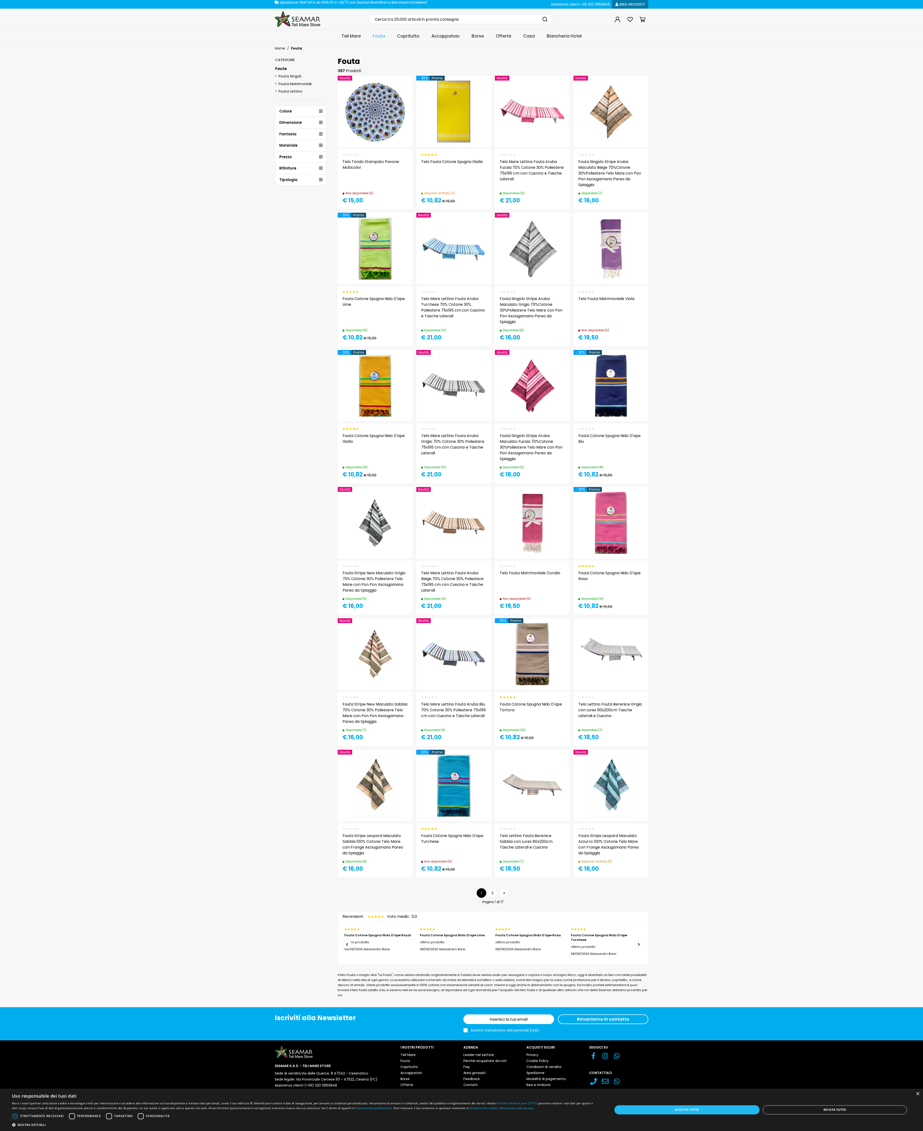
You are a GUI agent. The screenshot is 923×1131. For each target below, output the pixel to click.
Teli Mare (351, 36)
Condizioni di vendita (543, 1066)
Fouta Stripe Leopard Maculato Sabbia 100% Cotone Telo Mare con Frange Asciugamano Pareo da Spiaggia (373, 844)
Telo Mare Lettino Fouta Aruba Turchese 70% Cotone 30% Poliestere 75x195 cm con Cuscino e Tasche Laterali (453, 307)
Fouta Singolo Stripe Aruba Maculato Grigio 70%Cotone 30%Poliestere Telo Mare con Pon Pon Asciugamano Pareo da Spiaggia (531, 310)
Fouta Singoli (290, 76)
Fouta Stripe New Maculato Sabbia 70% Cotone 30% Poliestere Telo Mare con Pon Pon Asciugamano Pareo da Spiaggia (375, 712)
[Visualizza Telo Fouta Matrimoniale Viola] (636, 225)
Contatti (470, 1084)
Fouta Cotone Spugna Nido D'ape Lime (452, 935)
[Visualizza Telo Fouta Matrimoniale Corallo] (557, 499)
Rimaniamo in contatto (603, 1019)
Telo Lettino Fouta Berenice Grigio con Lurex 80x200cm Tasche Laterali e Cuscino (610, 710)
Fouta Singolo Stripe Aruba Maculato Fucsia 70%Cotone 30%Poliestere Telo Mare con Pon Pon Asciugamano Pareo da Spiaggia (531, 447)
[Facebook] (593, 1057)
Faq (466, 1066)
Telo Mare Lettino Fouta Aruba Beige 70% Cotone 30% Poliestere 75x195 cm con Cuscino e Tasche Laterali (452, 581)
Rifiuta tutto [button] (834, 1110)
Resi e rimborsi (538, 1084)
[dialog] (461, 1110)
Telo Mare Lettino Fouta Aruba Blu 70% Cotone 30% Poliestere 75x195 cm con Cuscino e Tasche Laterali (453, 710)
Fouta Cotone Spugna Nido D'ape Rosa (528, 935)
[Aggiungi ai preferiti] (400, 99)
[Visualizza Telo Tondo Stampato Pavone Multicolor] (400, 88)
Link (534, 1030)
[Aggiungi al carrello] (479, 88)
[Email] (605, 1082)
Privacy (532, 1054)
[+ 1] (503, 893)
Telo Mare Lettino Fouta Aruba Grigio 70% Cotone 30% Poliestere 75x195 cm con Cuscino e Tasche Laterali (452, 444)
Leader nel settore (478, 1054)
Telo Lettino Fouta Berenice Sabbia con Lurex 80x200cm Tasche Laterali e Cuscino (526, 841)
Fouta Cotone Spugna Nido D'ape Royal (377, 935)
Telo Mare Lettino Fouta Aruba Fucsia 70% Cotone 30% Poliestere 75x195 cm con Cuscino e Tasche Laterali (532, 170)
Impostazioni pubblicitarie (373, 1108)
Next (639, 944)
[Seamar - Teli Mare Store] (297, 19)
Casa (529, 36)
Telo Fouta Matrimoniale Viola (606, 298)
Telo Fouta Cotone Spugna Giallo (452, 161)
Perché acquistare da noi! (484, 1060)
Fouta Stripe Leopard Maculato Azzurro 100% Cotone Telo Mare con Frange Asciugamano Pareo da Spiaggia (608, 844)
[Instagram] (605, 1057)
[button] (303, 1124)
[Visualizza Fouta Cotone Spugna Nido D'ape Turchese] (479, 762)
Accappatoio (445, 36)
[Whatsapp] (617, 1057)
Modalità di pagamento (546, 1078)
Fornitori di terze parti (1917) (517, 1103)
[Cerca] (545, 19)
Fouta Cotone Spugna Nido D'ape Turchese (599, 937)
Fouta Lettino (290, 91)
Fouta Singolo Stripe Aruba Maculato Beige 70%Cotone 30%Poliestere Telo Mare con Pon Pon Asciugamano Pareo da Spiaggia (609, 173)
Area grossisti (631, 4)
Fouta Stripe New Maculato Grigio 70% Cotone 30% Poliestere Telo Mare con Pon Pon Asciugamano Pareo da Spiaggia (374, 581)
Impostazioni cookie (484, 1108)
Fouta (379, 36)
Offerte (503, 36)
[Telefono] (593, 1082)
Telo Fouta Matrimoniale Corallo (530, 573)
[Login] (617, 19)
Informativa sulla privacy (516, 1108)
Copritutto (408, 36)
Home (280, 48)
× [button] (917, 1094)
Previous (347, 944)
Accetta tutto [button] (687, 1110)
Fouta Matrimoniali (295, 83)
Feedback (471, 1078)
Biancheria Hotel (564, 36)
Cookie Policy (537, 1060)
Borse (478, 36)
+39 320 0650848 (580, 4)
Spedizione (535, 1072)
